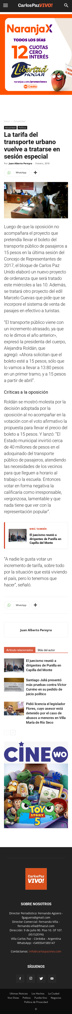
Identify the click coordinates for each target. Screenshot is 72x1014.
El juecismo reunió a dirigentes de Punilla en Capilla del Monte (45, 539)
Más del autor (46, 650)
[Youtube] (52, 979)
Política (22, 127)
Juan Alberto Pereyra (20, 163)
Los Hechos (38, 993)
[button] (66, 5)
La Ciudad (53, 993)
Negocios (56, 997)
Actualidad (19, 121)
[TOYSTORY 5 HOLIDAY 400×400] (36, 827)
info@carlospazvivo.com (45, 951)
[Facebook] (20, 979)
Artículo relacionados (19, 650)
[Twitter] (41, 979)
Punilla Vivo (40, 997)
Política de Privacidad (36, 1002)
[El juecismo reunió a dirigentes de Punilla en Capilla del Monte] (14, 665)
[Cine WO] (36, 761)
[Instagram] (31, 979)
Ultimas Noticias (19, 993)
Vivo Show (13, 997)
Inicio (7, 121)
